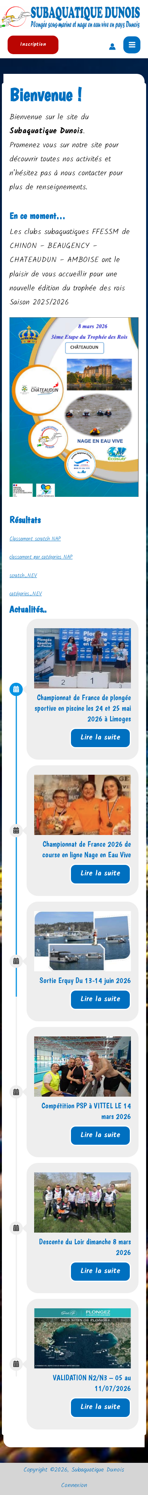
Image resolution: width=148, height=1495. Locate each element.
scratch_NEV (23, 576)
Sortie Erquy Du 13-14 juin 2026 (85, 980)
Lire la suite (100, 737)
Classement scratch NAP (35, 539)
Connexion (74, 1485)
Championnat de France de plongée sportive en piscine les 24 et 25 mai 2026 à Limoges (83, 708)
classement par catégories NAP (40, 557)
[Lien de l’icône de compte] (112, 46)
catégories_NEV (25, 594)
